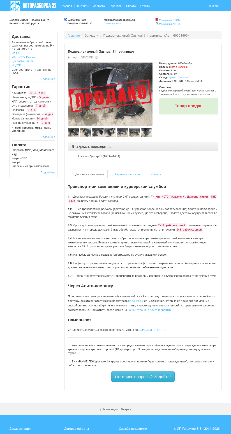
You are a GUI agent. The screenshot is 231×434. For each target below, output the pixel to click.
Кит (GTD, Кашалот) (26, 57)
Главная (66, 6)
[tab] (143, 146)
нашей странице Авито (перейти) (149, 310)
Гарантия (115, 6)
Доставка (99, 6)
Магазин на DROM (169, 20)
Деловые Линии (23, 61)
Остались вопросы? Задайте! (143, 376)
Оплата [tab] (156, 174)
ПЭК (16, 53)
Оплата (131, 6)
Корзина (213, 5)
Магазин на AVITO (169, 24)
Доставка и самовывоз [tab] (89, 174)
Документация (20, 428)
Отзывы (145, 6)
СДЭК (17, 65)
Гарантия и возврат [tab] (127, 174)
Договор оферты (76, 428)
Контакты (82, 6)
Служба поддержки (133, 428)
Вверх (125, 409)
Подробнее (48, 79)
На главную (110, 409)
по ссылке (134, 301)
